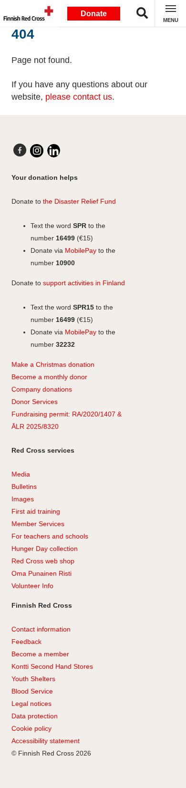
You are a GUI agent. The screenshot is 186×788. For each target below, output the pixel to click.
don (47, 389)
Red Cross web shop (42, 561)
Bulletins (24, 486)
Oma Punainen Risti (41, 573)
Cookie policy (31, 728)
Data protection (34, 716)
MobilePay (80, 250)
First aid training (35, 511)
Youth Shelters (33, 679)
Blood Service (32, 691)
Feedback (26, 641)
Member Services (37, 524)
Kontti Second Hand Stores (52, 666)
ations (63, 389)
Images (22, 499)
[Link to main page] (26, 13)
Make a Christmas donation (52, 364)
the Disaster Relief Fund (79, 201)
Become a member (40, 654)
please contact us (78, 97)
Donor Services (34, 401)
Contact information (41, 629)
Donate (94, 14)
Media (20, 474)
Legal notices (31, 703)
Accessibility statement (45, 741)
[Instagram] (36, 150)
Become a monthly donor (49, 377)
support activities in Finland (84, 283)
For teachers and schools (49, 536)
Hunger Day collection (44, 548)
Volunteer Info (32, 586)
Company (26, 389)
